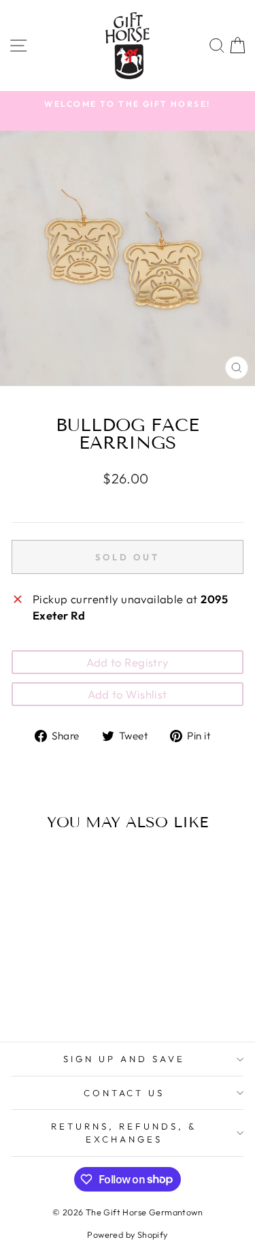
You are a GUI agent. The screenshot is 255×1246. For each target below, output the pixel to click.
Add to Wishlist (127, 694)
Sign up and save (124, 1058)
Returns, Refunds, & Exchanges (124, 1133)
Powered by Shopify (127, 1234)
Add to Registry (127, 662)
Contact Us (124, 1092)
